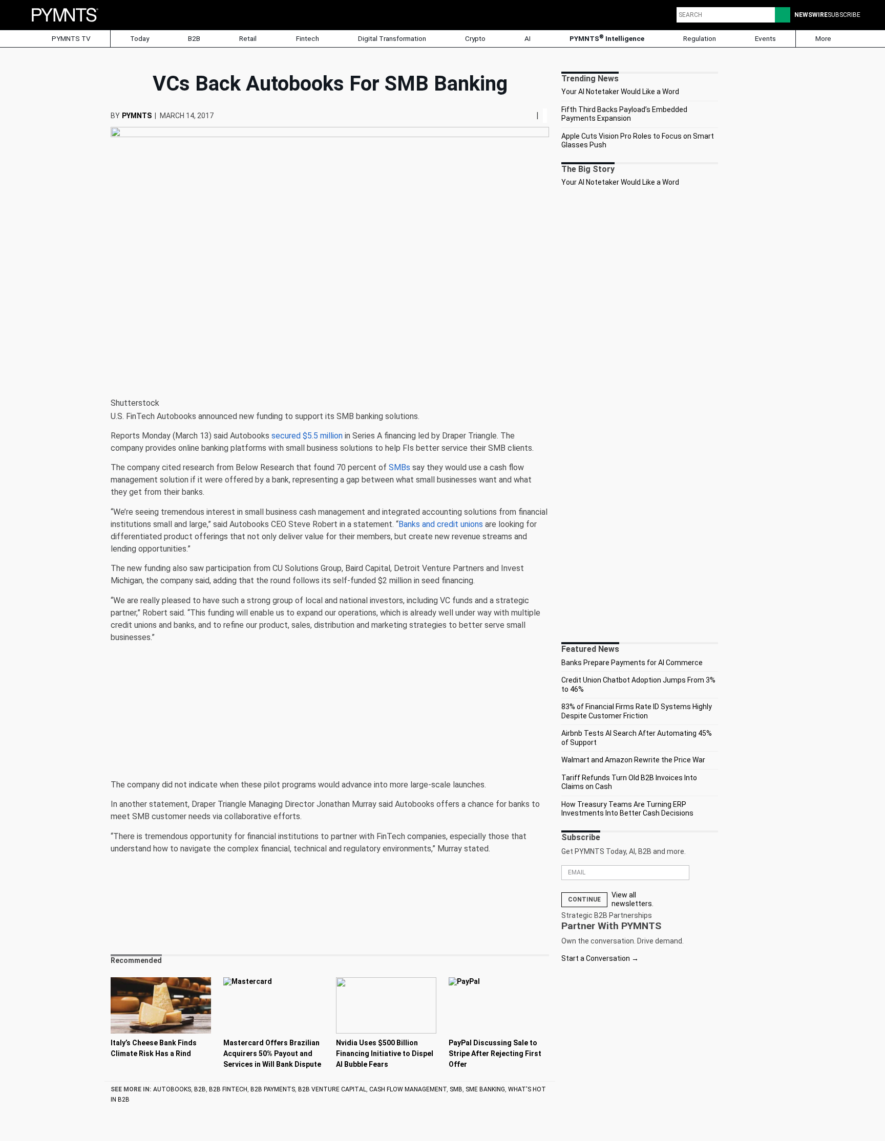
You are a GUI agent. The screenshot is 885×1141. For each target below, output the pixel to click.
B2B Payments (272, 1089)
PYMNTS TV (70, 38)
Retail (248, 38)
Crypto (475, 38)
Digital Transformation (392, 38)
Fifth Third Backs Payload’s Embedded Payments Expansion (624, 114)
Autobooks (172, 1089)
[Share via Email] (532, 115)
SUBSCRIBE (844, 14)
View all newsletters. (633, 899)
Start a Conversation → (600, 958)
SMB (456, 1089)
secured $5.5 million (307, 436)
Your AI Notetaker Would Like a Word (620, 91)
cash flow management (408, 1089)
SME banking (485, 1089)
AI (527, 38)
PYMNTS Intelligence (607, 38)
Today (139, 38)
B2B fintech (228, 1089)
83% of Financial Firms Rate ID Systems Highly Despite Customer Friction (636, 711)
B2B (194, 38)
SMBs (399, 467)
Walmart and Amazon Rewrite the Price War (633, 760)
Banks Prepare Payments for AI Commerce (632, 663)
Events (765, 38)
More (824, 38)
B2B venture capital (332, 1089)
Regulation (699, 38)
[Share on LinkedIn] (528, 115)
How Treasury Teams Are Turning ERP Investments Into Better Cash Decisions (627, 809)
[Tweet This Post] (524, 115)
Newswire (811, 14)
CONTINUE (584, 899)
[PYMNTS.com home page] (65, 14)
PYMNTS (137, 116)
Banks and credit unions (440, 524)
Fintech (307, 38)
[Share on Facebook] (521, 115)
